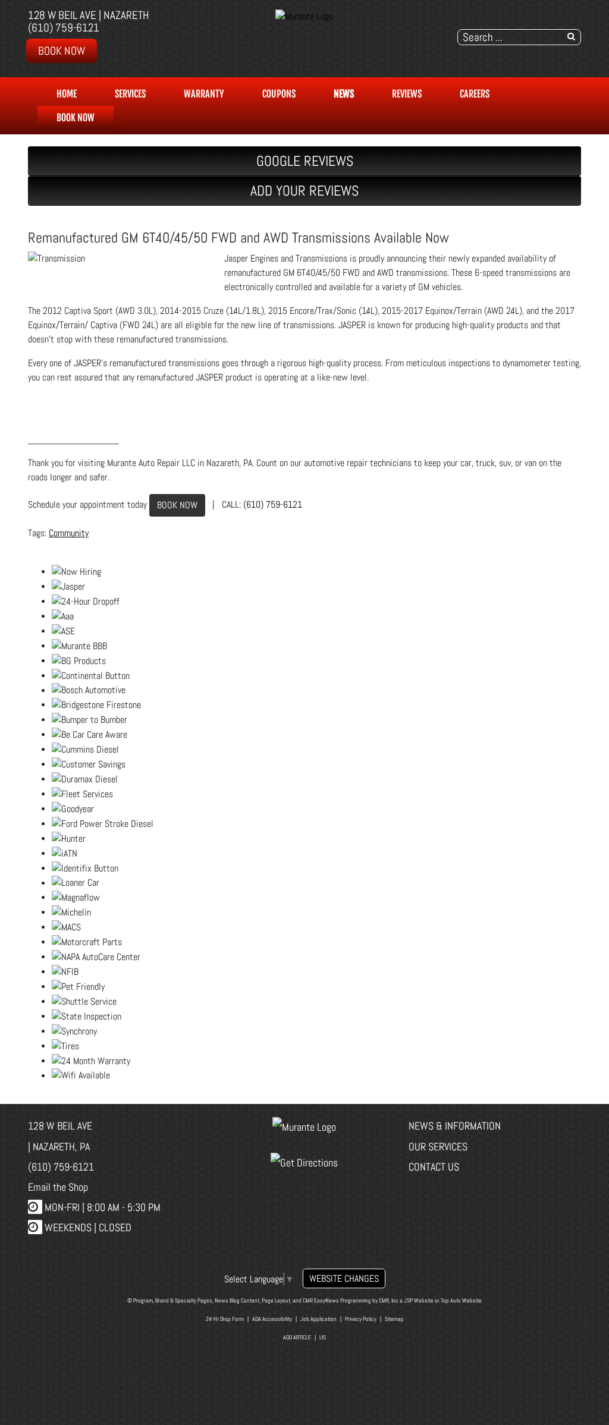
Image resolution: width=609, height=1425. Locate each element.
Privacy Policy (360, 1319)
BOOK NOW (177, 505)
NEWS (344, 94)
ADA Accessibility (272, 1319)
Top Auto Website (461, 1300)
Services (130, 94)
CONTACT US (434, 1167)
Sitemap (394, 1319)
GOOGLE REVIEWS (304, 161)
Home (66, 94)
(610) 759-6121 (63, 27)
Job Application (318, 1319)
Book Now (61, 50)
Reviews (407, 94)
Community (69, 533)
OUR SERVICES (438, 1146)
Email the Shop (58, 1187)
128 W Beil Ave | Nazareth (88, 15)
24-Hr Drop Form (225, 1319)
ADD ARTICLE (297, 1337)
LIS (322, 1337)
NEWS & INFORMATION (455, 1126)
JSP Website (419, 1300)
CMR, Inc (388, 1300)
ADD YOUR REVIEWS (304, 190)
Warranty (204, 94)
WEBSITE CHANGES (344, 1278)
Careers (474, 94)
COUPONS (279, 94)
